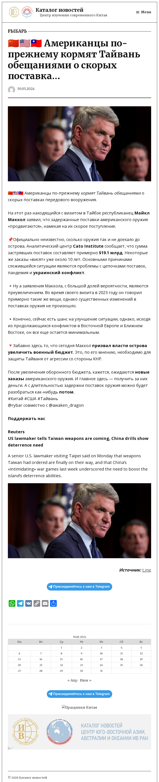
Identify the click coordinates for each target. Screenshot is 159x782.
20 (19, 665)
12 (141, 653)
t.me (146, 570)
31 (101, 670)
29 (61, 670)
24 (101, 665)
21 (41, 665)
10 (101, 653)
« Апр (72, 680)
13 (19, 659)
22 (61, 665)
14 (41, 659)
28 (40, 670)
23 (81, 665)
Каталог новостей (59, 10)
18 (121, 659)
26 (141, 665)
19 (141, 659)
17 (101, 659)
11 (121, 653)
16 (81, 659)
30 (81, 670)
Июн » (86, 680)
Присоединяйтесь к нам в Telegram (81, 586)
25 (121, 665)
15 (61, 659)
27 (19, 670)
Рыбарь (17, 31)
